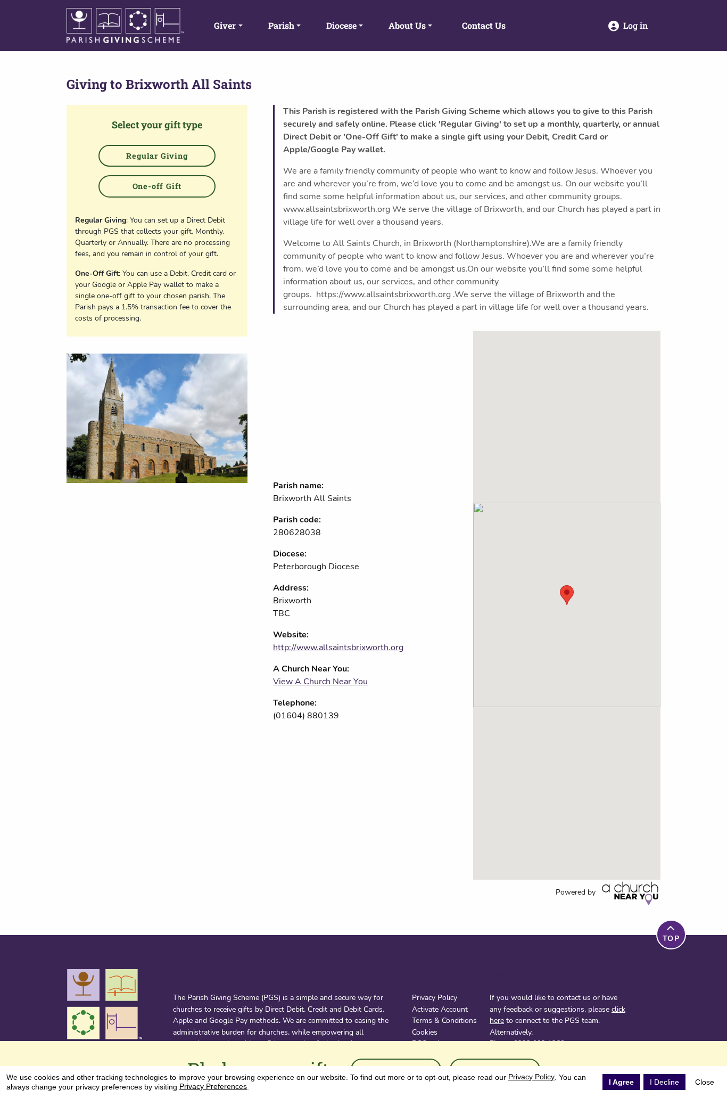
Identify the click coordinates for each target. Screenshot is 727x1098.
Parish (281, 25)
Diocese (341, 25)
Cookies (424, 1032)
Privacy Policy (434, 997)
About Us (407, 25)
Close (704, 1082)
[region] (566, 605)
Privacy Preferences (213, 1086)
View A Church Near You (320, 681)
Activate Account (440, 1009)
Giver (225, 25)
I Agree (621, 1082)
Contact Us (484, 25)
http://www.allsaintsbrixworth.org (338, 647)
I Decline (664, 1082)
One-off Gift (157, 186)
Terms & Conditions (444, 1020)
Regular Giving (156, 156)
